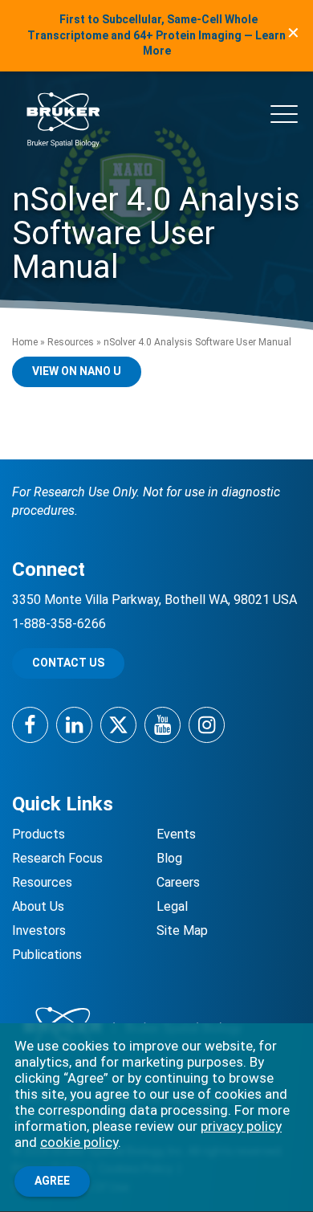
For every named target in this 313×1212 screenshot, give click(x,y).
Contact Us (68, 662)
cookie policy (79, 1142)
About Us (38, 906)
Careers (178, 882)
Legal (172, 906)
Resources (70, 342)
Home (25, 342)
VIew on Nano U (76, 371)
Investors (39, 930)
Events (176, 834)
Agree (52, 1180)
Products (38, 834)
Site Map (182, 930)
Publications (47, 954)
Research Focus (57, 858)
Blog (169, 858)
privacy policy (241, 1126)
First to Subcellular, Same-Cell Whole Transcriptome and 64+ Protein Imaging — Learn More (156, 35)
